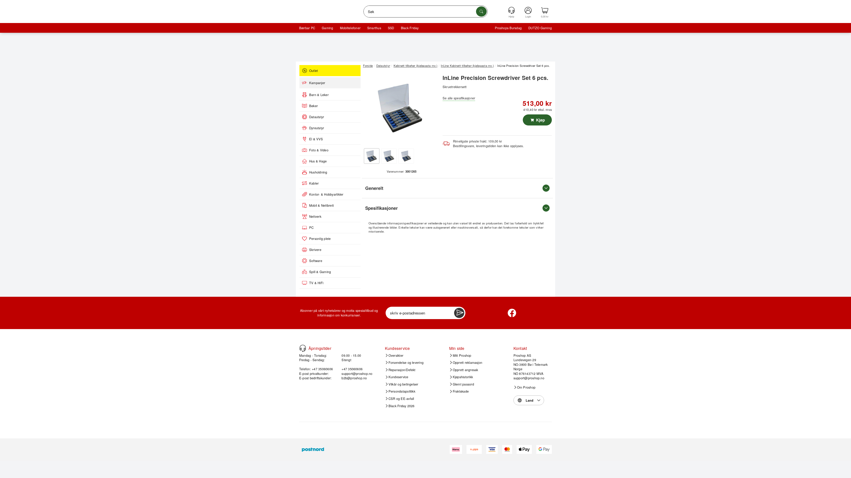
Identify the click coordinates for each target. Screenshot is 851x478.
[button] (400, 108)
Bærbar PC (307, 28)
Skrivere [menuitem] (315, 249)
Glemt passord (463, 384)
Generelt (374, 188)
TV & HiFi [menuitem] (316, 283)
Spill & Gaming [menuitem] (320, 272)
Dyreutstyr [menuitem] (316, 128)
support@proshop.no (357, 373)
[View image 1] (371, 156)
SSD (391, 28)
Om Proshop (526, 387)
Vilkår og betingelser (403, 384)
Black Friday (410, 28)
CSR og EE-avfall (401, 398)
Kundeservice (398, 377)
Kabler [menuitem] (314, 183)
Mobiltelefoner (350, 28)
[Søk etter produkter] (481, 11)
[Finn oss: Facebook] (511, 312)
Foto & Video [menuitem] (318, 150)
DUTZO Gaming (540, 28)
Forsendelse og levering (406, 362)
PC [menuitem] (311, 227)
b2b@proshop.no (354, 378)
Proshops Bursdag (508, 28)
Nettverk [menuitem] (315, 216)
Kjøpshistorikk (463, 377)
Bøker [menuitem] (313, 106)
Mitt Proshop (462, 355)
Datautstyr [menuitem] (316, 117)
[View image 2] (389, 156)
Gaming (327, 28)
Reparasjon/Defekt (402, 370)
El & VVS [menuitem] (316, 139)
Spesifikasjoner (381, 208)
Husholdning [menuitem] (318, 172)
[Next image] (430, 109)
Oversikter (395, 355)
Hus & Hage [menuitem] (318, 161)
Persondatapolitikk (401, 391)
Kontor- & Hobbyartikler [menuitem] (326, 194)
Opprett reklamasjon (467, 362)
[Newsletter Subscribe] (459, 313)
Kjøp (540, 120)
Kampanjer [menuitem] (317, 83)
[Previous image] (369, 109)
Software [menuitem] (315, 260)
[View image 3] (406, 156)
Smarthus (374, 28)
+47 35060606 (352, 368)
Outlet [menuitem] (313, 70)
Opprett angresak (465, 370)
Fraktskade (461, 391)
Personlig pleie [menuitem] (320, 238)
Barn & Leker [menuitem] (319, 95)
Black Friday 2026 (401, 406)
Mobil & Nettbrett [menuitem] (321, 205)
